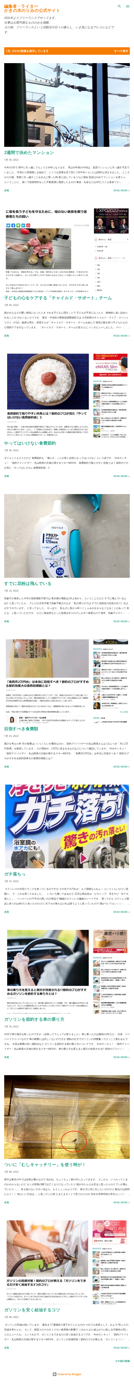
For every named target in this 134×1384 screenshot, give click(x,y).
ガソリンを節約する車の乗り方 (34, 1019)
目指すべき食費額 (21, 728)
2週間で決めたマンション (29, 152)
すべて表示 (121, 51)
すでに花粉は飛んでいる (28, 583)
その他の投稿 (122, 1361)
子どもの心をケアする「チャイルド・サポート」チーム (58, 297)
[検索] (119, 6)
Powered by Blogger (69, 1374)
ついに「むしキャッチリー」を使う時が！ (45, 1164)
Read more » (122, 190)
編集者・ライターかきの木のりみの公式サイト (32, 8)
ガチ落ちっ (15, 874)
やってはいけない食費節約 (30, 443)
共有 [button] (6, 190)
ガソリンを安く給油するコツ (32, 1309)
